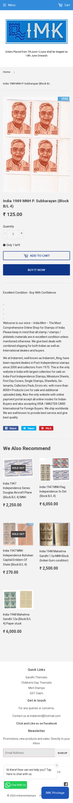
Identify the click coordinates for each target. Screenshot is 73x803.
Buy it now (36, 270)
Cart (67, 5)
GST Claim (36, 693)
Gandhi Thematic (36, 677)
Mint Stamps (36, 688)
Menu (11, 5)
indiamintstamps (26, 795)
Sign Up (62, 752)
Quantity (8, 226)
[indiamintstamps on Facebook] (66, 784)
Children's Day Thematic (36, 682)
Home (6, 71)
